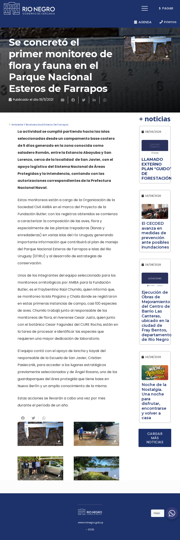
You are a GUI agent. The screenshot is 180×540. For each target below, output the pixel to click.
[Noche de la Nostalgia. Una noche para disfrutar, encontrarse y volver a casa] (155, 372)
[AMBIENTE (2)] (96, 434)
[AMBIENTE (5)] (96, 468)
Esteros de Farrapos (56, 124)
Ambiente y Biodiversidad (27, 124)
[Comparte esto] (73, 100)
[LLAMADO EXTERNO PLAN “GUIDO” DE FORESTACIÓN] (155, 147)
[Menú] (145, 8)
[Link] (29, 8)
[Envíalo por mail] (63, 100)
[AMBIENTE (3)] (40, 434)
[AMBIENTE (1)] (40, 468)
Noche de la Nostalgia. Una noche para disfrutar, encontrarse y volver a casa (154, 401)
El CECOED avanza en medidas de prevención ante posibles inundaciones (155, 235)
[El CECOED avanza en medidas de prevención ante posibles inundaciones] (155, 211)
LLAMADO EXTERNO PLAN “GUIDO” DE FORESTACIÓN (157, 169)
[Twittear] (84, 100)
